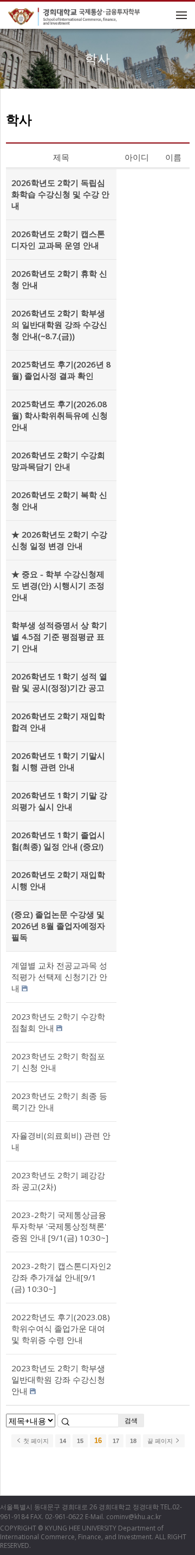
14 (63, 1441)
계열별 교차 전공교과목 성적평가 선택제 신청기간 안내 (59, 977)
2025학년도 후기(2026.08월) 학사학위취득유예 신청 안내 (59, 415)
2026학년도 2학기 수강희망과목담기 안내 (58, 460)
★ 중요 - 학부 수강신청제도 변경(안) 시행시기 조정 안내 (58, 585)
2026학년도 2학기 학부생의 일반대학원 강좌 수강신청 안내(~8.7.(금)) (59, 324)
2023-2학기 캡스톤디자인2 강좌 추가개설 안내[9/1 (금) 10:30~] (61, 1277)
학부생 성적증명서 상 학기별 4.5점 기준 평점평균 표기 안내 (59, 636)
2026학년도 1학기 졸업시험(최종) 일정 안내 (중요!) (58, 840)
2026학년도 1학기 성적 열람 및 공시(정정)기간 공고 (59, 682)
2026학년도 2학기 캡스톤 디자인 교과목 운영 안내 (58, 239)
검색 (131, 1420)
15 (80, 1441)
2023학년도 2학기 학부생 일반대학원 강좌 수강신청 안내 (58, 1379)
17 (116, 1441)
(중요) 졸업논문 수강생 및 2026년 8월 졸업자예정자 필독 (58, 925)
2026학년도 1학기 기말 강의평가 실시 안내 (59, 801)
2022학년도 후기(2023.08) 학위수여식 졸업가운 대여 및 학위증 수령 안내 (60, 1328)
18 (133, 1441)
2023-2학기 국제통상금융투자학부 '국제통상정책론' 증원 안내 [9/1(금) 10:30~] (59, 1226)
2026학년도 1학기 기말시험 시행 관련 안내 (58, 761)
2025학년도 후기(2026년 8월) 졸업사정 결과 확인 (61, 370)
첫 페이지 (35, 1441)
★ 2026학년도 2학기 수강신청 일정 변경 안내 (59, 540)
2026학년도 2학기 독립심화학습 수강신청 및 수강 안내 (60, 194)
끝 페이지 (160, 1441)
